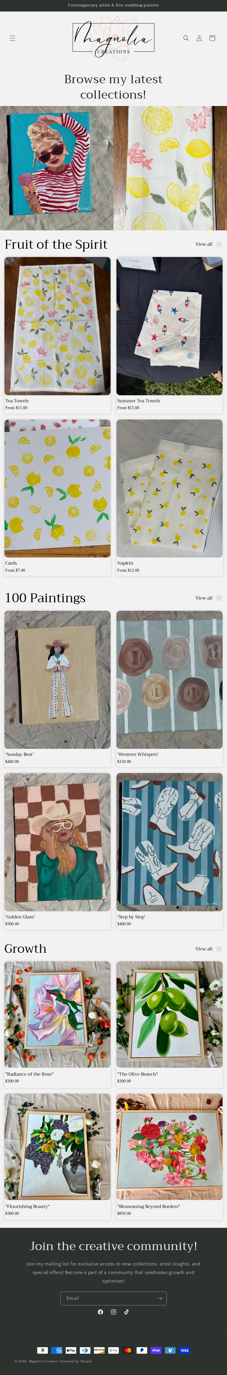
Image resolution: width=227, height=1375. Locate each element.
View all (204, 244)
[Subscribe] (159, 1298)
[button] (12, 38)
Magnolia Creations (44, 1361)
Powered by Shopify (76, 1361)
